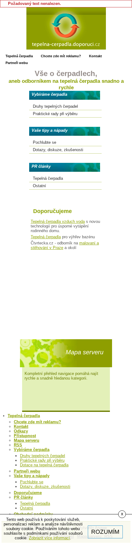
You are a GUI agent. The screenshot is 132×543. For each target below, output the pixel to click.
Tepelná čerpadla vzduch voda (58, 221)
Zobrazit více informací (49, 538)
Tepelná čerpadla (46, 237)
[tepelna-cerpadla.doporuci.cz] (66, 28)
